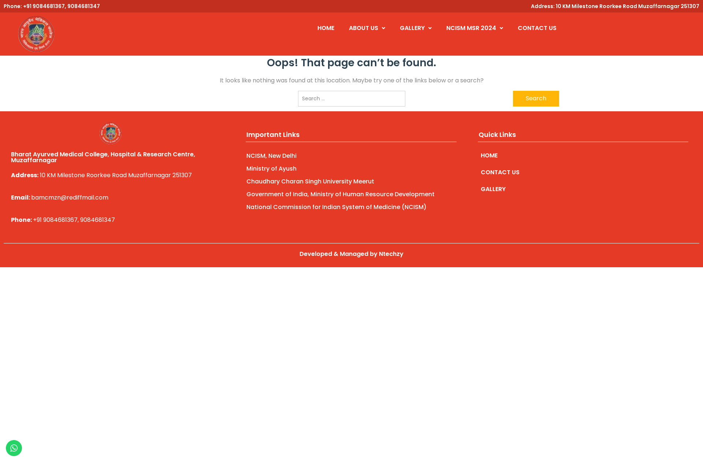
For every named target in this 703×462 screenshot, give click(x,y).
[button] (367, 28)
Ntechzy (391, 254)
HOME (325, 28)
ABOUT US (363, 28)
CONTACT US (537, 28)
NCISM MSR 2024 (471, 28)
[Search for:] (351, 99)
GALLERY (412, 28)
